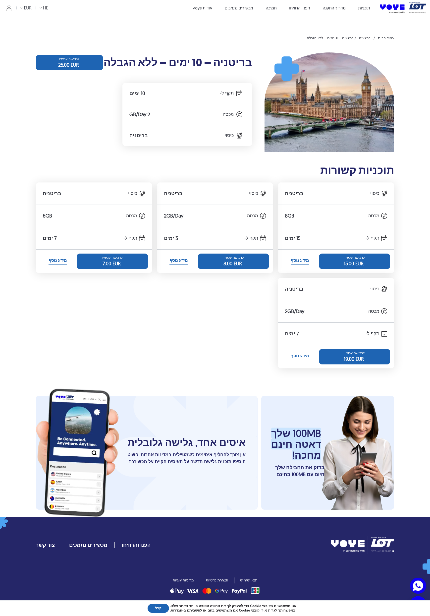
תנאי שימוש (249, 580)
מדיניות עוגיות (183, 580)
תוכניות (364, 7)
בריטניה (365, 38)
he (45, 8)
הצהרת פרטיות (217, 580)
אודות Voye (202, 7)
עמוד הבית (386, 38)
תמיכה (271, 7)
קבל (158, 608)
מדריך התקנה (334, 7)
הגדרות (176, 610)
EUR (28, 8)
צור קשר (45, 545)
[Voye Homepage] (403, 7)
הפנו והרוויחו (299, 7)
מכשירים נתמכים (239, 7)
